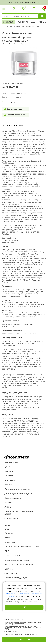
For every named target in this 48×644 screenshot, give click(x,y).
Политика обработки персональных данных (19, 625)
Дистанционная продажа (18, 493)
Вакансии (9, 471)
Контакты (9, 480)
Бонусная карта (12, 498)
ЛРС (6, 551)
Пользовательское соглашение (14, 623)
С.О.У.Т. (6, 630)
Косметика (10, 542)
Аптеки (8, 502)
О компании (11, 518)
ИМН (7, 538)
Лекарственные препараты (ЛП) (21, 546)
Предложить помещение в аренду (18, 512)
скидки (8, 22)
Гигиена (42, 22)
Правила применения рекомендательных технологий (22, 622)
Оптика (8, 569)
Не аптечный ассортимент (18, 564)
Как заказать (11, 462)
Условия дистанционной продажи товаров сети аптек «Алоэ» (22, 628)
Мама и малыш (12, 555)
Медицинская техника (16, 560)
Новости (9, 476)
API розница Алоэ (10, 631)
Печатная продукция (15, 578)
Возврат (8, 484)
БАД (33, 22)
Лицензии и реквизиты (17, 489)
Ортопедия (10, 573)
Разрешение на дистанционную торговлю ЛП (20, 626)
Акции (8, 507)
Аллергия (23, 22)
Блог (7, 467)
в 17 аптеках (10, 102)
